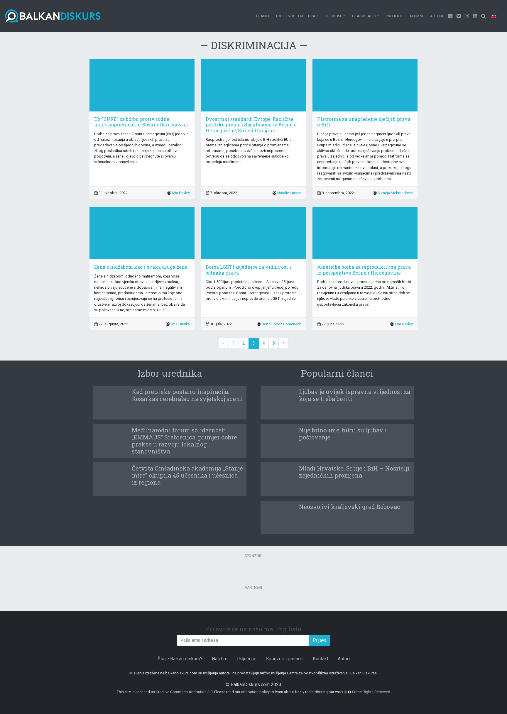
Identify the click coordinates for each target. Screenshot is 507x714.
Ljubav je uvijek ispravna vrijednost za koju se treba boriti (354, 395)
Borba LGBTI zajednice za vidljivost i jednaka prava (248, 269)
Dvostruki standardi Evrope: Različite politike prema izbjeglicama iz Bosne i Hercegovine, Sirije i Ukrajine (250, 124)
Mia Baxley (181, 193)
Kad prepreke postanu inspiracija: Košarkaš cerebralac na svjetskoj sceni (187, 395)
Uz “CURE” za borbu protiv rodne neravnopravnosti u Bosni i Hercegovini (141, 122)
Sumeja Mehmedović (395, 193)
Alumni (416, 16)
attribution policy (255, 692)
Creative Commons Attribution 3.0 (184, 692)
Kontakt (320, 658)
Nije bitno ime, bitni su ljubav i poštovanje (343, 433)
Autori (436, 16)
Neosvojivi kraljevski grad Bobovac (349, 506)
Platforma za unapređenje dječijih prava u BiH (363, 122)
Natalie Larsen (289, 193)
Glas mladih (364, 16)
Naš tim (219, 658)
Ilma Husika (180, 324)
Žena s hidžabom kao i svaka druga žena (140, 267)
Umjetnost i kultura (295, 16)
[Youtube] (467, 16)
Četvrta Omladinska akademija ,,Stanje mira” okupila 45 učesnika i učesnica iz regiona (187, 475)
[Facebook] (451, 16)
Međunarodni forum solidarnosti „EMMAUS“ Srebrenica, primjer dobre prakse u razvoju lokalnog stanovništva (184, 440)
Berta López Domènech (281, 324)
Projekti (394, 16)
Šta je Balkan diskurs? (180, 658)
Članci (262, 16)
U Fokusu (333, 16)
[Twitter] (459, 16)
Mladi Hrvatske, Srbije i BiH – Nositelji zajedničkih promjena (354, 471)
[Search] (483, 16)
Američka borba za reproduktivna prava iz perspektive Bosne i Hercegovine (364, 269)
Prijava (320, 640)
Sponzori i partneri (284, 658)
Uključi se (246, 658)
